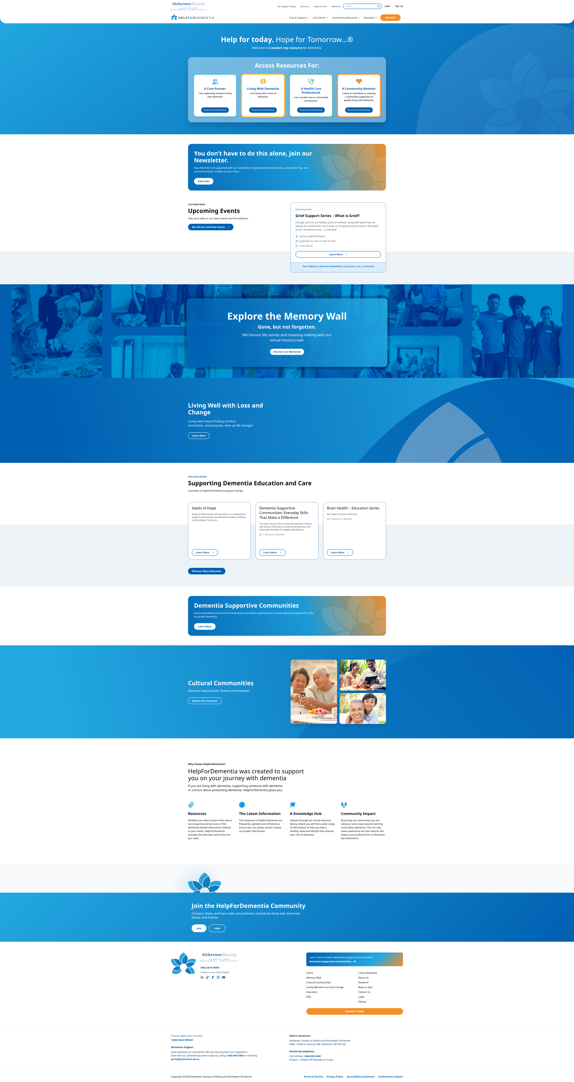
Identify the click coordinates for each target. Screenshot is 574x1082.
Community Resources (344, 17)
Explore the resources (205, 700)
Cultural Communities (318, 982)
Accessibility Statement (361, 1076)
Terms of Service (313, 1076)
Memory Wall (313, 977)
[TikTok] (207, 977)
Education (369, 17)
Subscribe (203, 181)
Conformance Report (390, 1076)
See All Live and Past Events (208, 227)
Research (336, 6)
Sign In (313, 266)
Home (309, 972)
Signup (362, 1001)
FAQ (308, 996)
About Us (304, 6)
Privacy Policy (335, 1076)
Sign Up (399, 6)
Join (199, 928)
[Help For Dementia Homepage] (183, 963)
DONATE (390, 17)
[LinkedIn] (202, 977)
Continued (330, 229)
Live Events (319, 17)
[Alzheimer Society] (219, 957)
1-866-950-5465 (235, 1055)
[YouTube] (223, 977)
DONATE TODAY (354, 1011)
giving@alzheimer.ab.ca (185, 1059)
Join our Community (330, 266)
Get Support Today (286, 6)
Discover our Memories (287, 351)
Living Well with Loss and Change (325, 987)
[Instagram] (218, 977)
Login (387, 6)
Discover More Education (207, 571)
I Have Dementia (367, 972)
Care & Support (297, 17)
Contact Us (364, 992)
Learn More (336, 254)
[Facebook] (212, 977)
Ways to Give (320, 6)
